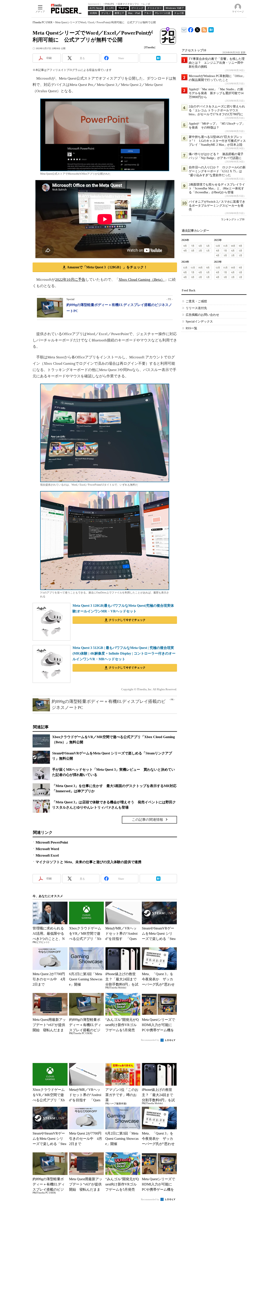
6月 (200, 246)
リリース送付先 (196, 308)
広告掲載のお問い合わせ (202, 314)
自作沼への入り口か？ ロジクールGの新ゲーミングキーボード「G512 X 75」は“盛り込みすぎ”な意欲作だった (217, 171)
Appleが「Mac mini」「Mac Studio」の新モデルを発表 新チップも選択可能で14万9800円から (216, 93)
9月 (240, 246)
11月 (225, 246)
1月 (208, 250)
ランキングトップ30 (232, 219)
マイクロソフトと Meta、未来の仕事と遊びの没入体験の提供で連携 (88, 862)
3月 (192, 250)
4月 (185, 250)
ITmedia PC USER (42, 22)
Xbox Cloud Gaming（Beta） (142, 279)
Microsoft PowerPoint (52, 842)
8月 (185, 246)
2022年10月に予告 (70, 279)
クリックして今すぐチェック (127, 620)
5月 (208, 246)
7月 (192, 246)
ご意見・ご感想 (196, 301)
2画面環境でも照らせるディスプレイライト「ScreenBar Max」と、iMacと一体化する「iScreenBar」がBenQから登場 (217, 188)
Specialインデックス (199, 321)
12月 (218, 246)
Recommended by (150, 1040)
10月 (233, 246)
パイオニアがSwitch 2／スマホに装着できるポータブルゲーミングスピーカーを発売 (217, 205)
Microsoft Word (47, 849)
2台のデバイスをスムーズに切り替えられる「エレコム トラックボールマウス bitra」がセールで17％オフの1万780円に (217, 110)
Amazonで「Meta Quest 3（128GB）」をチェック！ (107, 267)
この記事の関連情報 (147, 819)
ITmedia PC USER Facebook (191, 28)
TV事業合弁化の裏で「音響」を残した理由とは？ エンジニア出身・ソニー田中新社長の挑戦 (217, 62)
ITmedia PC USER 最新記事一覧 (204, 29)
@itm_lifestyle (197, 28)
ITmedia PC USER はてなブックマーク (211, 29)
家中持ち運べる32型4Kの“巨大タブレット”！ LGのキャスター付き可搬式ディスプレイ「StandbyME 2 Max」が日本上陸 (217, 140)
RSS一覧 (191, 328)
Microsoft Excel (47, 855)
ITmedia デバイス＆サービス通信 (184, 29)
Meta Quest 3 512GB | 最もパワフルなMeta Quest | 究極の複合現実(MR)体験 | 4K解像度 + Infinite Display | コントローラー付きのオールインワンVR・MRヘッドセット (124, 653)
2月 (200, 250)
